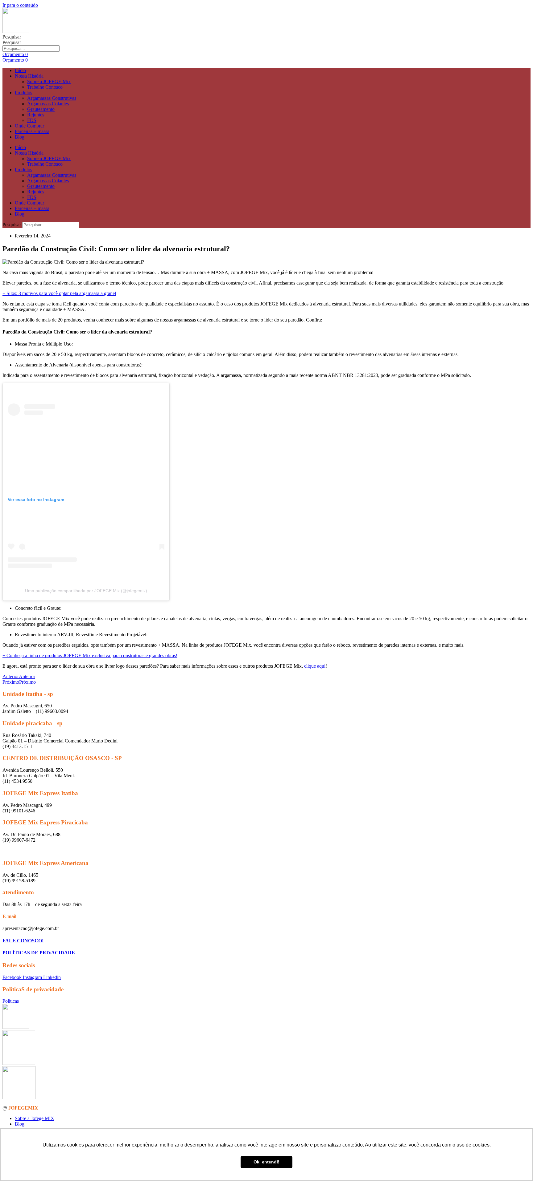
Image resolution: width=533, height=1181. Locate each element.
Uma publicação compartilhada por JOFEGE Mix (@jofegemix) (86, 590)
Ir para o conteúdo (20, 5)
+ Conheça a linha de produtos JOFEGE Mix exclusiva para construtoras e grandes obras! (89, 655)
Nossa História (29, 76)
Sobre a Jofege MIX (34, 1118)
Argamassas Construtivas (51, 98)
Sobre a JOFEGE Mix (49, 81)
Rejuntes (35, 114)
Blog (19, 137)
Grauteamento (41, 109)
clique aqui (314, 666)
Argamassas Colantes (48, 103)
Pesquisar (11, 36)
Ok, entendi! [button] (266, 1161)
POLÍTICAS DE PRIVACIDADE (38, 952)
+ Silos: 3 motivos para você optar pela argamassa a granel (59, 293)
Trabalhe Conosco (45, 87)
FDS (31, 120)
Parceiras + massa (32, 131)
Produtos (23, 92)
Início (20, 70)
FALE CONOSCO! (22, 940)
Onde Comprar (29, 125)
